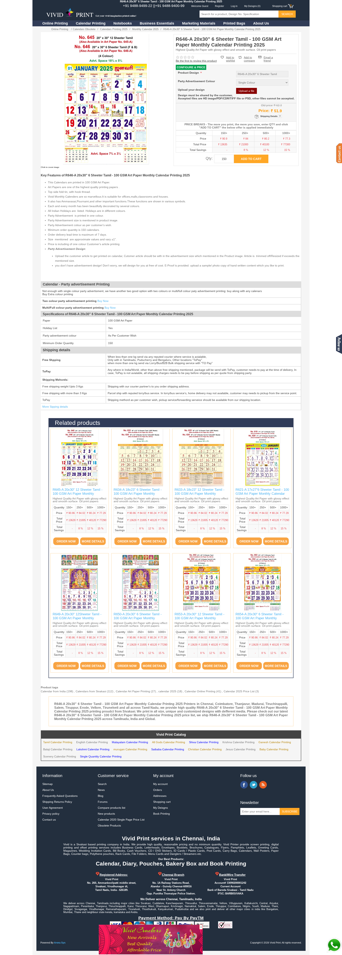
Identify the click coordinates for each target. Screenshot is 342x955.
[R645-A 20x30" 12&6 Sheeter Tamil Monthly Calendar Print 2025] (79, 458)
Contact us (49, 819)
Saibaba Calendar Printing (167, 749)
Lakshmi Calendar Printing (92, 749)
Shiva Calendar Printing (203, 742)
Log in (234, 6)
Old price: (267, 105)
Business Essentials (157, 23)
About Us (261, 23)
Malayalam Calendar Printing (130, 742)
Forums (102, 801)
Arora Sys (60, 942)
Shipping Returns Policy (57, 801)
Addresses (159, 795)
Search (102, 784)
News (101, 789)
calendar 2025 (167, 691)
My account (160, 784)
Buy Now (102, 300)
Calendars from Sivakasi (91, 691)
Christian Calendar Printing (205, 749)
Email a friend (268, 57)
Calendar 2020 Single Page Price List (121, 819)
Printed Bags (234, 23)
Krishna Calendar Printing (238, 742)
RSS (263, 785)
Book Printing (161, 813)
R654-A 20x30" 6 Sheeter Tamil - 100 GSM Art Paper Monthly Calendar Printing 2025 (260, 618)
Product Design (189, 72)
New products (106, 813)
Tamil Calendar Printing (57, 742)
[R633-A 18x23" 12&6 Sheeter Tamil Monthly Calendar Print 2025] (140, 458)
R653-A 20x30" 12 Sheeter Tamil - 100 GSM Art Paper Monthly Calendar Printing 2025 (199, 618)
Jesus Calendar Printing (241, 749)
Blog (100, 795)
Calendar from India (53, 691)
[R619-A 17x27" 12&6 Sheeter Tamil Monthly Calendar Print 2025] (262, 458)
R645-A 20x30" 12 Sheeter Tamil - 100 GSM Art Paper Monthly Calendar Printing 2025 (78, 494)
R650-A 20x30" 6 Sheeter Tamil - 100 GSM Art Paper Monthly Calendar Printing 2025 (138, 618)
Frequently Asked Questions (60, 795)
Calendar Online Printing (200, 691)
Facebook (244, 785)
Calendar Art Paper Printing (133, 691)
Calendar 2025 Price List (239, 691)
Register (219, 6)
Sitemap (47, 784)
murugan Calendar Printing (130, 749)
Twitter (253, 785)
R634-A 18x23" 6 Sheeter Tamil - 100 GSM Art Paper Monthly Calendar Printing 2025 (138, 494)
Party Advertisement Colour (196, 81)
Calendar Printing (90, 23)
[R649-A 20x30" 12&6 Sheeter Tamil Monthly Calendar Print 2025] (79, 582)
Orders (157, 789)
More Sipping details (55, 406)
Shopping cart (162, 801)
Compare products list (111, 807)
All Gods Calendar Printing (168, 742)
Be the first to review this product (196, 60)
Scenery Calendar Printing (59, 756)
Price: (264, 110)
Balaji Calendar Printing (57, 749)
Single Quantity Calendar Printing (101, 756)
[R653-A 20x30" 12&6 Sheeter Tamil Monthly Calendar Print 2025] (201, 582)
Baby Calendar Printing (273, 749)
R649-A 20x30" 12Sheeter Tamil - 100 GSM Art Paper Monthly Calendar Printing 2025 (77, 618)
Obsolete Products (109, 825)
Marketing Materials (198, 23)
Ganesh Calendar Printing (274, 742)
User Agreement (52, 807)
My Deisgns (160, 807)
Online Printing (55, 23)
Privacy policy (50, 813)
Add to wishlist (230, 59)
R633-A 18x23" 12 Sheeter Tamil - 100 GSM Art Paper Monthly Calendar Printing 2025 (199, 494)
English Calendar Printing (92, 742)
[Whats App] (334, 945)
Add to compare (249, 57)
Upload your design (191, 89)
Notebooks (122, 23)
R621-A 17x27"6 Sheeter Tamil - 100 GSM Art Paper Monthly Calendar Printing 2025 (262, 494)
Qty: (209, 158)
